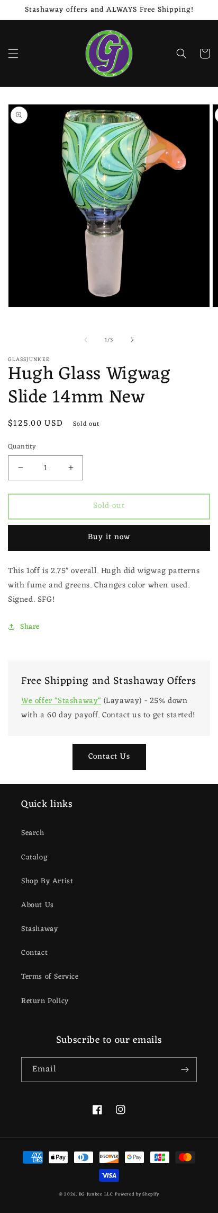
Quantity (22, 447)
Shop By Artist (47, 881)
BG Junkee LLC (96, 1194)
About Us (37, 905)
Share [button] (30, 627)
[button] (13, 53)
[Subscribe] (184, 1069)
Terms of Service (50, 976)
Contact (34, 953)
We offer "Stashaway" (61, 701)
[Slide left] (85, 339)
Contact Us (109, 757)
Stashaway (39, 929)
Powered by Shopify (137, 1194)
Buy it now (109, 537)
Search (32, 833)
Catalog (34, 857)
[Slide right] (132, 339)
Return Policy (45, 1001)
